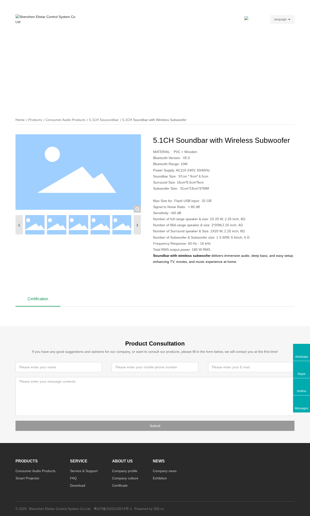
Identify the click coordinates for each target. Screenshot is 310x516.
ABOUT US (173, 19)
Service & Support (84, 471)
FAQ (73, 478)
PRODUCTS (107, 19)
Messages (301, 408)
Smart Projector (27, 478)
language (280, 19)
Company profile (124, 471)
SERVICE (131, 19)
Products (35, 120)
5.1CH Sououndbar (104, 120)
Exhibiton (160, 478)
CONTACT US (218, 19)
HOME (85, 19)
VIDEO (151, 19)
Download (77, 485)
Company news (165, 471)
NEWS (195, 19)
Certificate (120, 485)
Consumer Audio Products (65, 120)
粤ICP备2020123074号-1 (113, 509)
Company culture (125, 478)
